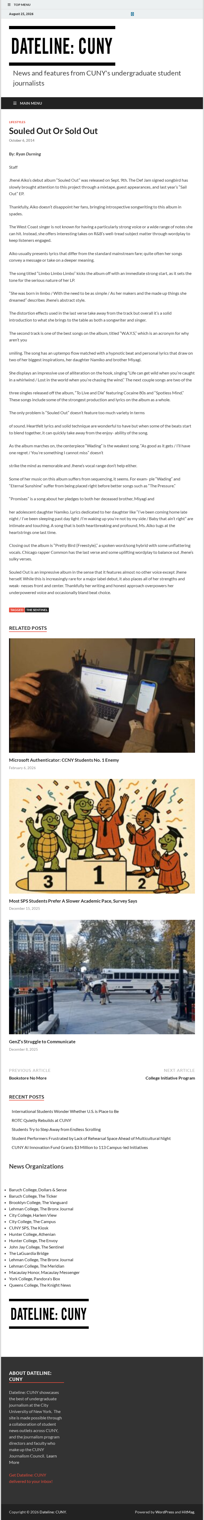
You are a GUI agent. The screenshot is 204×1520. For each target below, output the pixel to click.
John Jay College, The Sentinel (36, 1246)
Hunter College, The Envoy (33, 1240)
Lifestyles (17, 122)
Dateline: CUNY (53, 1512)
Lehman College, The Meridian (36, 1265)
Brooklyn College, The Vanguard (38, 1202)
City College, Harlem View (33, 1215)
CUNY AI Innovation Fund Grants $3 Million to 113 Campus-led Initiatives (80, 1147)
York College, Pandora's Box (34, 1278)
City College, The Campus (32, 1221)
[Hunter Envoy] (132, 14)
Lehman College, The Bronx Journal (41, 1208)
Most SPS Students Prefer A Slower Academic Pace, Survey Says (73, 901)
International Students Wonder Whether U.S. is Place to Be (65, 1111)
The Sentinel (37, 610)
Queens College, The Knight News (40, 1284)
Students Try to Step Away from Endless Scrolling (56, 1129)
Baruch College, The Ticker (33, 1195)
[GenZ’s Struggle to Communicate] (102, 978)
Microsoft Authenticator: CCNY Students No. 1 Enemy (64, 760)
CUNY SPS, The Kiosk (28, 1227)
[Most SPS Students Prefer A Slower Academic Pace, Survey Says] (102, 837)
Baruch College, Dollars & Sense (38, 1189)
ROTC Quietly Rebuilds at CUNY (41, 1120)
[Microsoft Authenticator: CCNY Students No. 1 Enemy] (102, 697)
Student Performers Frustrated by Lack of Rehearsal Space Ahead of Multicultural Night (91, 1138)
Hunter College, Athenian (32, 1234)
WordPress (164, 1512)
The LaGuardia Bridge (29, 1253)
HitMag (188, 1512)
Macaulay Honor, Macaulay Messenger (44, 1272)
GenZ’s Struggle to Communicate (42, 1041)
